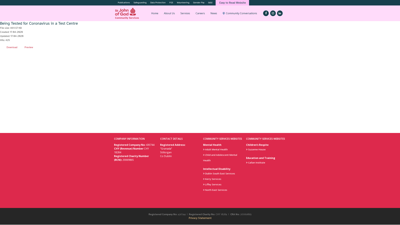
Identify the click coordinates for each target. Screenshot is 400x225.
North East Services (216, 189)
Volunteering (183, 2)
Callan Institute (256, 162)
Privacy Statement (200, 218)
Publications (124, 2)
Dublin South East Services (220, 173)
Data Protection (158, 2)
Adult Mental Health (216, 149)
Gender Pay (198, 2)
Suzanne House (257, 149)
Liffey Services (213, 184)
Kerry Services (213, 178)
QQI (210, 2)
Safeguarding (140, 2)
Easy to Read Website (232, 2)
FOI (171, 2)
